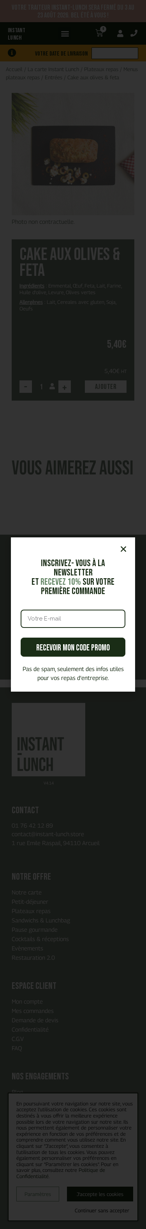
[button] (123, 549)
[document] (73, 614)
